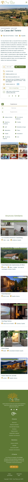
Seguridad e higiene (14, 433)
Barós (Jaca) (6, 296)
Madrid (4, 350)
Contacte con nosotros (14, 435)
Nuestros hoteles (14, 424)
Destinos (14, 429)
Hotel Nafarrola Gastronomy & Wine (13, 265)
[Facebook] (11, 409)
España (23, 35)
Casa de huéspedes (5, 28)
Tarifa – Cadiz (6, 240)
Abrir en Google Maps (14, 88)
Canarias (19, 323)
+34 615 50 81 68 (9, 71)
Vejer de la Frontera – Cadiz (10, 35)
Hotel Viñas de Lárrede (9, 375)
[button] (14, 466)
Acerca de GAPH (14, 447)
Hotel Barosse (6, 294)
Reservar (14, 422)
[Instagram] (14, 409)
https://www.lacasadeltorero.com (13, 76)
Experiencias (14, 431)
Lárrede (5, 378)
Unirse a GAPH (14, 443)
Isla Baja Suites (7, 321)
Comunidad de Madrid (14, 350)
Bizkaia (9, 269)
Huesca (18, 296)
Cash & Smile (14, 28)
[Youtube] (17, 409)
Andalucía (14, 240)
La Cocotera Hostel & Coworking (12, 237)
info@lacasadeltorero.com (11, 74)
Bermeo (5, 267)
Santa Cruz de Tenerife (8, 323)
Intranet (14, 445)
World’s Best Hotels (14, 426)
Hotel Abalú (5, 348)
